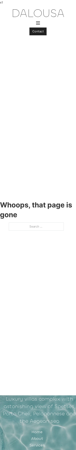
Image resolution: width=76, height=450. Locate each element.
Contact (38, 31)
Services (37, 445)
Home (37, 432)
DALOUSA (38, 13)
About (37, 438)
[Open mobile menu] (38, 23)
